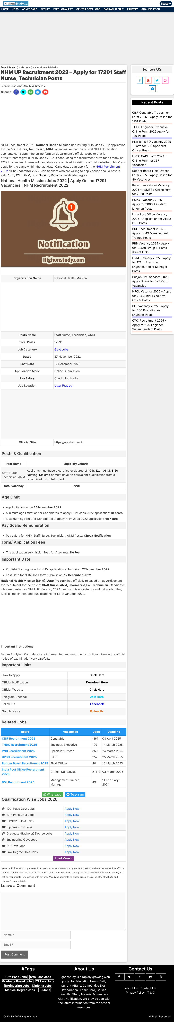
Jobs (15, 9)
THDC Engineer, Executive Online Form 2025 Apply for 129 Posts (150, 131)
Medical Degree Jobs (20, 990)
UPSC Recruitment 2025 (19, 757)
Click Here (97, 675)
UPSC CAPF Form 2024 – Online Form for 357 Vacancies (149, 160)
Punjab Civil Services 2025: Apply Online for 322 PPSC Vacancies (150, 281)
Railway (132, 9)
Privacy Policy (135, 992)
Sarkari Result (114, 9)
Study (16, 3)
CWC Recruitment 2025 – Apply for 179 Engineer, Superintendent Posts (149, 325)
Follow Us (97, 711)
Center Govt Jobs (88, 9)
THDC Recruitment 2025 (19, 744)
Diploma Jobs (42, 985)
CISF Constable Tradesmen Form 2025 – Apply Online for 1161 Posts (152, 117)
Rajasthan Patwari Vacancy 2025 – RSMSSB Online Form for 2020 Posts (151, 190)
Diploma (56, 175)
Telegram (76, 794)
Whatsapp (54, 794)
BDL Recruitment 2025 (18, 782)
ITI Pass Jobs (44, 981)
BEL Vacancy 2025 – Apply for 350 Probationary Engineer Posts (150, 310)
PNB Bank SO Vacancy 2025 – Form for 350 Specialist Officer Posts (151, 146)
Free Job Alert (63, 9)
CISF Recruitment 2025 (18, 738)
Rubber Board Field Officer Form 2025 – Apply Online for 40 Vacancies (152, 175)
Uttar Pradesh (64, 385)
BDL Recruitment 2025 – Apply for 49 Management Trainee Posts (150, 233)
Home (5, 9)
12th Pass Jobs (40, 977)
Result (45, 9)
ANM (26, 175)
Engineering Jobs (17, 985)
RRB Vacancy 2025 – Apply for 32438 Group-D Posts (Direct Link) (150, 248)
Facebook (97, 704)
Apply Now (72, 808)
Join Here (97, 697)
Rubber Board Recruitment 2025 (25, 763)
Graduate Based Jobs (17, 981)
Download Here (97, 682)
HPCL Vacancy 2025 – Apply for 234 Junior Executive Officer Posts (151, 296)
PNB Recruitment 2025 (18, 751)
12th (19, 175)
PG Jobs (44, 990)
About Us (131, 988)
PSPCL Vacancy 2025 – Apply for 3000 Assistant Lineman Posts (149, 204)
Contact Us (148, 988)
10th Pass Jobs (16, 977)
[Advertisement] (87, 37)
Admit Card (29, 9)
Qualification (150, 9)
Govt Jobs (61, 349)
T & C (151, 992)
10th (11, 175)
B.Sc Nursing (40, 175)
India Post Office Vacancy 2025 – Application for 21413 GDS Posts (151, 219)
